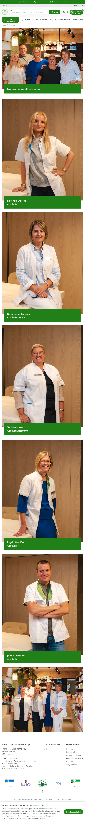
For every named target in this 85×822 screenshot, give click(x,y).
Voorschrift (70, 761)
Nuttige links (71, 752)
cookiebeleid (39, 818)
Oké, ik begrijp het (73, 812)
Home (4, 25)
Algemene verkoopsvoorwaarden (26, 799)
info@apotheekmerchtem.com (25, 761)
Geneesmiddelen (41, 19)
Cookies (56, 799)
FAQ (45, 749)
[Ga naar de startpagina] (5, 12)
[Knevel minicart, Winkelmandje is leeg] (72, 12)
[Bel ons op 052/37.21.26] (64, 12)
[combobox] (30, 12)
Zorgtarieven (71, 764)
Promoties (27, 19)
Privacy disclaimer (45, 799)
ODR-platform (66, 799)
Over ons (69, 749)
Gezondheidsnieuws (74, 755)
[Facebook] (42, 791)
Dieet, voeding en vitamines (60, 19)
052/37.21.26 (14, 758)
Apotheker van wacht (74, 758)
